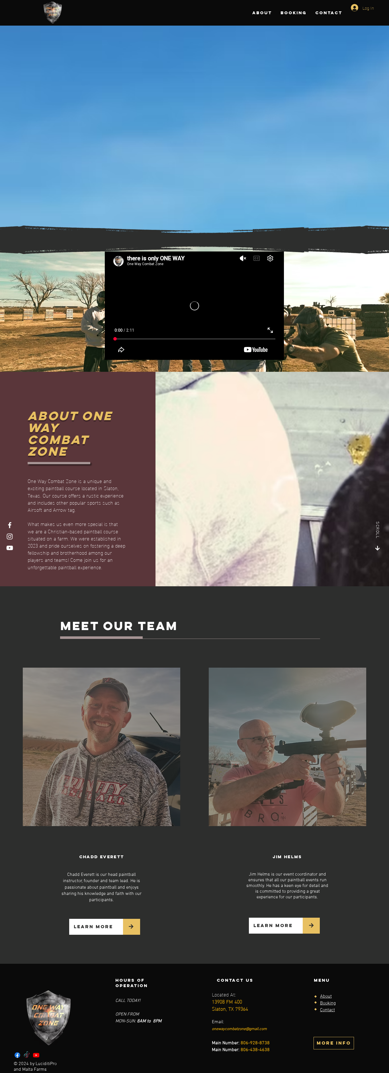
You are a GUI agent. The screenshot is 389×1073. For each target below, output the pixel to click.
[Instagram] (10, 536)
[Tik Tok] (26, 1055)
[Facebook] (10, 525)
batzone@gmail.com (249, 1029)
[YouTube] (10, 548)
